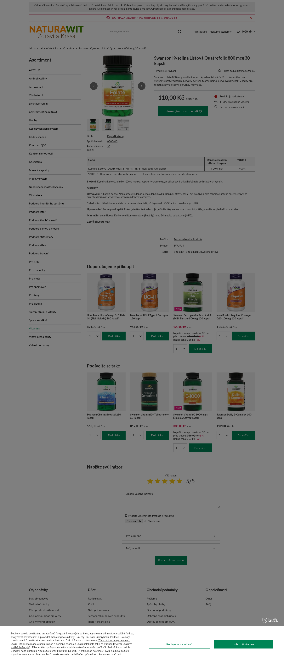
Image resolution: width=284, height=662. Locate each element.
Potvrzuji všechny (243, 644)
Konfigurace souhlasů (179, 644)
